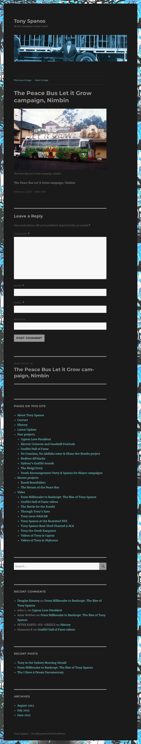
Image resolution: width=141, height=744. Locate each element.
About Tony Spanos (30, 415)
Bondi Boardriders (33, 482)
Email (19, 302)
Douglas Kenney (28, 600)
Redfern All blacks (33, 458)
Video (21, 492)
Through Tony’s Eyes (35, 511)
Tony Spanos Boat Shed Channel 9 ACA (47, 526)
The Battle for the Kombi (38, 506)
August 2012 (25, 705)
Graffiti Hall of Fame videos (39, 502)
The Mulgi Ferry (32, 468)
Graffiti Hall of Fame (35, 449)
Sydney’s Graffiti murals (37, 463)
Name (19, 285)
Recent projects (28, 477)
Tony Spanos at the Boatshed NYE (44, 521)
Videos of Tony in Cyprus (38, 535)
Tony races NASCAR (34, 516)
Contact (22, 420)
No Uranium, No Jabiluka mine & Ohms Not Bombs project (60, 453)
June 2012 (24, 715)
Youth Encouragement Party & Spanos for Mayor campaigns (61, 473)
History (22, 424)
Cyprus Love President (36, 439)
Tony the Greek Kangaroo (38, 530)
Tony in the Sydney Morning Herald (41, 662)
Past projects (26, 434)
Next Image (41, 80)
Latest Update (26, 429)
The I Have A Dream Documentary (40, 672)
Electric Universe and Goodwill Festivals (48, 444)
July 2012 (23, 710)
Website (20, 319)
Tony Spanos (29, 21)
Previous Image (22, 80)
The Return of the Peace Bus (40, 487)
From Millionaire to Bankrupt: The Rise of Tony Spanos (58, 497)
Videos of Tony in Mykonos (39, 540)
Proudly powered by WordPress (48, 733)
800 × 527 (40, 191)
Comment (22, 233)
